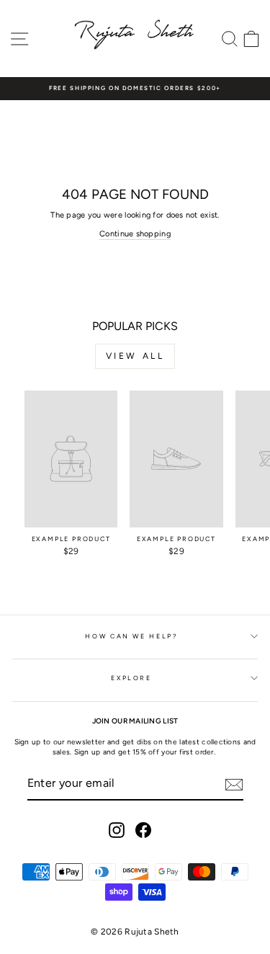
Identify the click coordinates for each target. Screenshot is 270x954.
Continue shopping (135, 234)
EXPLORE (131, 678)
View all (135, 356)
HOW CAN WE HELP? (131, 636)
